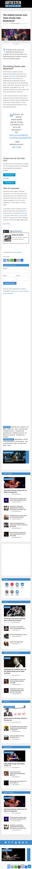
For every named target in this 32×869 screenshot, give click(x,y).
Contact (22, 864)
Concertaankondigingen (8, 441)
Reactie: (5, 268)
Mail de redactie (17, 252)
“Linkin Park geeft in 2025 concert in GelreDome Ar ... (14, 460)
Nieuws (15, 443)
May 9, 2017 (16, 147)
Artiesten (25, 439)
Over (6, 231)
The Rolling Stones (23, 429)
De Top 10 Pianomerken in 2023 (18, 634)
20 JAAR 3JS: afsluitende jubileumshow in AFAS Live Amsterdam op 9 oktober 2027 (18, 508)
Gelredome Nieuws (19, 441)
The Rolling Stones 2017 (9, 431)
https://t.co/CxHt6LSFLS (18, 135)
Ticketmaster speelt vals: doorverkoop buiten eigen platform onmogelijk (17, 690)
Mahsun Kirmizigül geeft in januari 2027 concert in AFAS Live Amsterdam (18, 525)
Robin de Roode (15, 23)
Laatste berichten (16, 231)
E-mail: (18, 275)
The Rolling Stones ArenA (18, 433)
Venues (9, 445)
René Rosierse (15, 731)
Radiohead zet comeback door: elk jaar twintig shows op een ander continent (15, 671)
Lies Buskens (6, 856)
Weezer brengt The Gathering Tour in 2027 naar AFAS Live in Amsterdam (18, 534)
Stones (16, 429)
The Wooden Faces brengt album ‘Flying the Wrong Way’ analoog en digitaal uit (18, 728)
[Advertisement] (16, 362)
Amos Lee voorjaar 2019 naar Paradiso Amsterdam (11, 858)
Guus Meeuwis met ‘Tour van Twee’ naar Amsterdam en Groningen (17, 681)
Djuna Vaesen (15, 622)
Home (9, 864)
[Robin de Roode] (7, 241)
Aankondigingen (18, 439)
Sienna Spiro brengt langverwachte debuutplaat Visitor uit (17, 773)
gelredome (23, 427)
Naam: (5, 275)
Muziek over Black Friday (16, 642)
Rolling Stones (10, 429)
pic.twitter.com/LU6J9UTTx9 (20, 138)
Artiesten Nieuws (16, 494)
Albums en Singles (9, 707)
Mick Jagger (12, 76)
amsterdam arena (15, 427)
